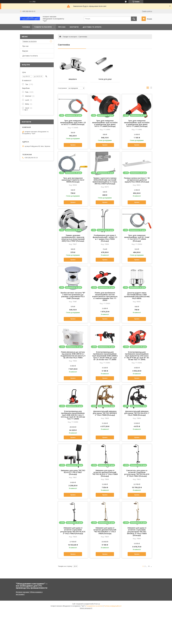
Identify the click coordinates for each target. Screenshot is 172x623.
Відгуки (25, 51)
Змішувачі (72, 79)
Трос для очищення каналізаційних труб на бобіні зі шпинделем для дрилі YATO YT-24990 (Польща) (104, 123)
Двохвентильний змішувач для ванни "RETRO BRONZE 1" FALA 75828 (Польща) (105, 413)
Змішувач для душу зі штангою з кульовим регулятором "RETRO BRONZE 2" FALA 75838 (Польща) (136, 531)
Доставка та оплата (92, 27)
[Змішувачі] (72, 64)
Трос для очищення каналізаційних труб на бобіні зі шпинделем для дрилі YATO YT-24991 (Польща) (136, 123)
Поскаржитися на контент (94, 606)
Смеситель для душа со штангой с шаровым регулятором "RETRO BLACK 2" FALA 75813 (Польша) (136, 473)
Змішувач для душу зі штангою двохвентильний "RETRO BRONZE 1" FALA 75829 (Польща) (104, 530)
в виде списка (151, 88)
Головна (26, 27)
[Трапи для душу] (105, 64)
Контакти (74, 27)
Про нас (62, 27)
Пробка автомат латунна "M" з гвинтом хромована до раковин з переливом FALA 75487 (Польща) (73, 295)
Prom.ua (97, 604)
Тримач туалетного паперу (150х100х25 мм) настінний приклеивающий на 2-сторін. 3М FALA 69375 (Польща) (105, 181)
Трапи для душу (105, 79)
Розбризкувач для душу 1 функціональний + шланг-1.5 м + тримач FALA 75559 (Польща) (105, 238)
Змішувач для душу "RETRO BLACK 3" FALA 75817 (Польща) (73, 472)
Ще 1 (26, 110)
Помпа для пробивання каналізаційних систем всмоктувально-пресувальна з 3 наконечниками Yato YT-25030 (104, 296)
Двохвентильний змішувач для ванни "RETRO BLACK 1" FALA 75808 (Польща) (136, 413)
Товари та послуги (43, 27)
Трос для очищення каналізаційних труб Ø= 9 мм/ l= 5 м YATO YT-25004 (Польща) (136, 238)
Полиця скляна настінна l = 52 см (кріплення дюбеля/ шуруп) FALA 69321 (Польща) (137, 180)
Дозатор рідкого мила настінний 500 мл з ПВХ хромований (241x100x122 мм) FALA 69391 (137, 295)
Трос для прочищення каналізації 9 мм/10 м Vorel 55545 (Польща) (73, 180)
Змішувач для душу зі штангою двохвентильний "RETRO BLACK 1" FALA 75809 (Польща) (105, 473)
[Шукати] (134, 19)
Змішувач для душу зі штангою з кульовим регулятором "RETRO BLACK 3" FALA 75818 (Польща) (72, 530)
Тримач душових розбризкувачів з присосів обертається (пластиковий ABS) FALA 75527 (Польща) (72, 238)
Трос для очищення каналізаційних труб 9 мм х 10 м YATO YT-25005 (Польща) (73, 122)
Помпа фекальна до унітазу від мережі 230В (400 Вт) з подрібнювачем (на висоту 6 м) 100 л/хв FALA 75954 (73, 355)
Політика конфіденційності (112, 606)
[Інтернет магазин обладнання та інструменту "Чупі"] (30, 20)
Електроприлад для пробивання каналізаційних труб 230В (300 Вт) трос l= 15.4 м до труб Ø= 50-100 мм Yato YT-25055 (73, 415)
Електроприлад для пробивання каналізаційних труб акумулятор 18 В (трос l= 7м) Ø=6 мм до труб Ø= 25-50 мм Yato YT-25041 (136, 355)
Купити (73, 145)
